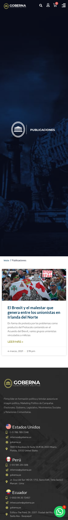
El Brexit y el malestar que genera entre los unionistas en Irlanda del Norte (34, 312)
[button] (63, 5)
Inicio (6, 260)
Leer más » (15, 341)
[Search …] (40, 5)
